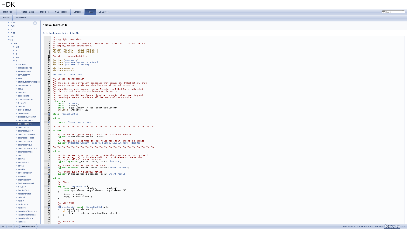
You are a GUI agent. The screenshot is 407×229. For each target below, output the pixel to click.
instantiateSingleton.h (27, 211)
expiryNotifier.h (24, 180)
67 (47, 174)
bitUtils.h (22, 92)
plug (17, 57)
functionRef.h (24, 190)
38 (47, 114)
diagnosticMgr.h (25, 145)
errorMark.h (23, 169)
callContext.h (23, 96)
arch (17, 47)
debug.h (21, 106)
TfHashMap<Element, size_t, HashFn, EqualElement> (98, 143)
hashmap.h (23, 204)
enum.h (21, 159)
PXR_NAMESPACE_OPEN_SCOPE (68, 74)
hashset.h (22, 208)
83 (47, 207)
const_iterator (119, 168)
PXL (12, 36)
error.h (21, 166)
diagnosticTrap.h (25, 152)
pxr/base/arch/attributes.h (81, 62)
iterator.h (22, 222)
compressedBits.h (26, 99)
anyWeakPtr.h (24, 75)
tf (16, 61)
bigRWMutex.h (24, 85)
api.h (20, 78)
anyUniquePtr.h (24, 71)
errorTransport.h (25, 173)
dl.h (19, 155)
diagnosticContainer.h (27, 134)
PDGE (13, 22)
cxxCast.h (22, 103)
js (16, 54)
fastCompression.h (26, 183)
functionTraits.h (24, 194)
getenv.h (21, 197)
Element (73, 103)
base (15, 43)
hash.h (21, 201)
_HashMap (135, 143)
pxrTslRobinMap (25, 68)
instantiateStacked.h (27, 215)
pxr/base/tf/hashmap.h (78, 64)
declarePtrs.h (24, 113)
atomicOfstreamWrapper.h (29, 82)
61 (47, 161)
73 (47, 186)
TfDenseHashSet (69, 114)
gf (16, 50)
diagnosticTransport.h (27, 148)
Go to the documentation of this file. (61, 33)
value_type (84, 122)
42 (47, 122)
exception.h (23, 176)
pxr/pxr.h (71, 60)
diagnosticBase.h (25, 131)
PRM (12, 33)
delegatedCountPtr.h (27, 117)
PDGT (13, 26)
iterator (115, 161)
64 (47, 168)
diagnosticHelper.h (26, 138)
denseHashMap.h (26, 120)
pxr (11, 40)
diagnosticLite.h (25, 141)
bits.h (20, 89)
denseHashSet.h (25, 124)
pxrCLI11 (22, 64)
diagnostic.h (23, 127)
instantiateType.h (25, 218)
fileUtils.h (22, 187)
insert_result (117, 174)
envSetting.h (23, 162)
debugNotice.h (24, 110)
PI (11, 29)
